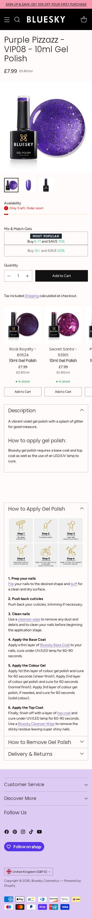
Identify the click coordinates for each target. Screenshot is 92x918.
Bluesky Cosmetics (45, 881)
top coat (64, 713)
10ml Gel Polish (23, 360)
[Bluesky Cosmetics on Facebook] (7, 832)
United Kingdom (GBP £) (30, 872)
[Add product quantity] (27, 275)
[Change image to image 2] (28, 185)
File (11, 584)
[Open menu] (7, 19)
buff (74, 584)
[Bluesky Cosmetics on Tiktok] (31, 832)
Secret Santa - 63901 (63, 352)
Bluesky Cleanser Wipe (36, 724)
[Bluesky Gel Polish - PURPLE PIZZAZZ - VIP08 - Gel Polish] (46, 127)
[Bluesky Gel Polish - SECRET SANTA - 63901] (63, 324)
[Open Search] (17, 19)
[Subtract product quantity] (9, 275)
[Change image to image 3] (46, 185)
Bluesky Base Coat (55, 645)
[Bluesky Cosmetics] (46, 19)
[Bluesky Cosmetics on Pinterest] (15, 832)
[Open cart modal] (83, 19)
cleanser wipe (29, 619)
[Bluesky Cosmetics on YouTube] (39, 832)
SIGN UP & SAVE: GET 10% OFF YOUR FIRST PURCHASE (46, 4)
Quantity (11, 265)
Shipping (32, 296)
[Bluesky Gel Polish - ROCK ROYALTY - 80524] (22, 324)
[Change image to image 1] (11, 185)
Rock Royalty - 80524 (22, 352)
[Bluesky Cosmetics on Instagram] (23, 832)
